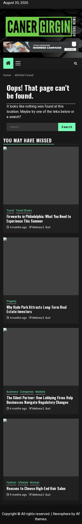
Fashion (11, 482)
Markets (40, 391)
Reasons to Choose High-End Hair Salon (36, 488)
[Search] (75, 63)
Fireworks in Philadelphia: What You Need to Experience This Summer (39, 219)
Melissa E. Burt (41, 227)
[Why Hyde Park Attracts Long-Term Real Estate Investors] (41, 266)
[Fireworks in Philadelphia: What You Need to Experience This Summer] (41, 175)
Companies (27, 391)
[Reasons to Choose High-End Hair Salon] (41, 447)
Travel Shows (24, 210)
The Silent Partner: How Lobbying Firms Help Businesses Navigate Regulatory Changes (40, 400)
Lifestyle (23, 482)
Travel (10, 210)
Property (11, 301)
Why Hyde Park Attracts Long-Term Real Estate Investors (36, 309)
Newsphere (62, 514)
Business (12, 391)
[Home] (8, 63)
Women (34, 482)
